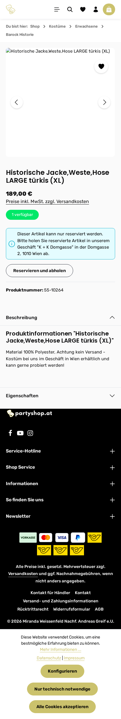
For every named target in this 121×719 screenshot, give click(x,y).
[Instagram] (30, 435)
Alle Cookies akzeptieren (62, 706)
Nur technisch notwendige (62, 689)
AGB (99, 609)
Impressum (74, 658)
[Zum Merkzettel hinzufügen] (101, 66)
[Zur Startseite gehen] (10, 9)
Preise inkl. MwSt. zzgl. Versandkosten (47, 201)
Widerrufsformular (71, 609)
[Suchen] (70, 9)
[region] (60, 102)
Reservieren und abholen (39, 270)
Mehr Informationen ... (60, 649)
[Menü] (57, 9)
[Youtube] (21, 435)
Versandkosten (23, 573)
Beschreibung (21, 317)
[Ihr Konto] (96, 9)
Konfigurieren (62, 671)
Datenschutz (49, 658)
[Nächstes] (104, 102)
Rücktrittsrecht (32, 609)
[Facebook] (11, 435)
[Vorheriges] (17, 102)
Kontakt (83, 592)
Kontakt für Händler (50, 592)
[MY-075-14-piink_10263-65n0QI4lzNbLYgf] (60, 102)
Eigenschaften (22, 395)
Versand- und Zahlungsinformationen (60, 601)
